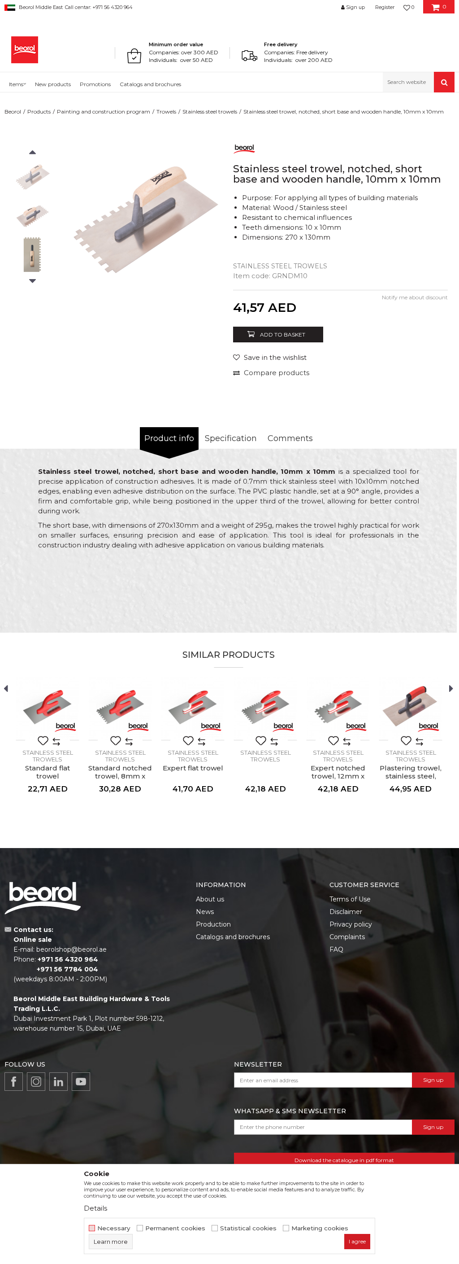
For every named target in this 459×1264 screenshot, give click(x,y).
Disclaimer (345, 912)
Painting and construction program (103, 111)
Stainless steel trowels (209, 111)
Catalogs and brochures (233, 937)
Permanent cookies (175, 1228)
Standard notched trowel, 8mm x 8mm (120, 776)
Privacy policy (350, 924)
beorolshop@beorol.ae (71, 949)
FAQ (336, 949)
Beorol (12, 111)
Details (95, 1208)
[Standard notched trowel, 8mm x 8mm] (120, 708)
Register (384, 7)
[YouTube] (81, 1081)
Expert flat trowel (193, 768)
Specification (231, 438)
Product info (169, 438)
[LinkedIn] (58, 1081)
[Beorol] (24, 49)
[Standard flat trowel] (47, 708)
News (205, 912)
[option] (32, 178)
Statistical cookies (248, 1228)
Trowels (166, 111)
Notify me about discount (415, 297)
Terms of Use (350, 899)
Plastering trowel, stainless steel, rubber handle (411, 776)
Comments (290, 438)
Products (39, 111)
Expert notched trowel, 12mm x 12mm (338, 776)
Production (213, 924)
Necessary (113, 1228)
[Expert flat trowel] (192, 708)
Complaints (347, 937)
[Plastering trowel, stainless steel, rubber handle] (410, 708)
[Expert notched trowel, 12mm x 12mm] (338, 708)
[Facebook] (13, 1081)
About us (210, 899)
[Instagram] (36, 1081)
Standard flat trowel (47, 772)
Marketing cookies (319, 1228)
